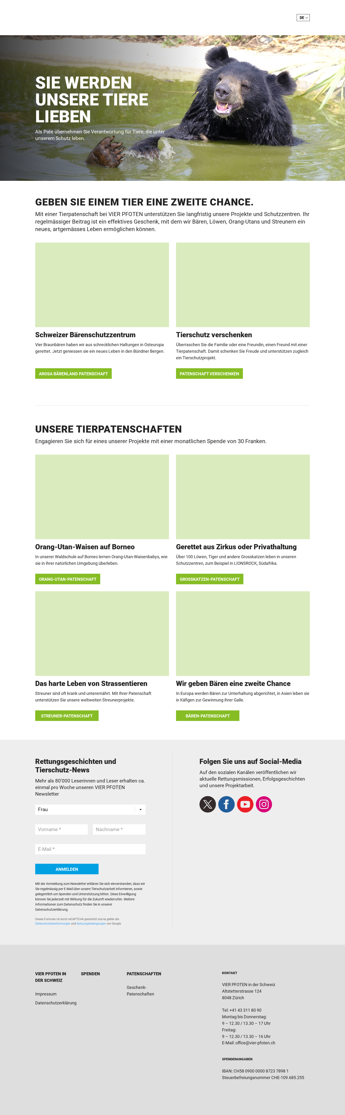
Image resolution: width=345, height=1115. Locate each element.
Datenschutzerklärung (56, 1002)
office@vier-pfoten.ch (255, 1042)
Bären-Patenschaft (208, 715)
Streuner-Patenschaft (67, 715)
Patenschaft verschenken (209, 373)
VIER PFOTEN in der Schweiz (60, 18)
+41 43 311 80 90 (245, 1010)
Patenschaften (144, 973)
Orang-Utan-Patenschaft (67, 579)
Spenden (90, 973)
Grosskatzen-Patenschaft (210, 579)
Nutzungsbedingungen (91, 923)
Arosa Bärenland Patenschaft (73, 373)
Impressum (46, 993)
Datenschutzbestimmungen (52, 923)
